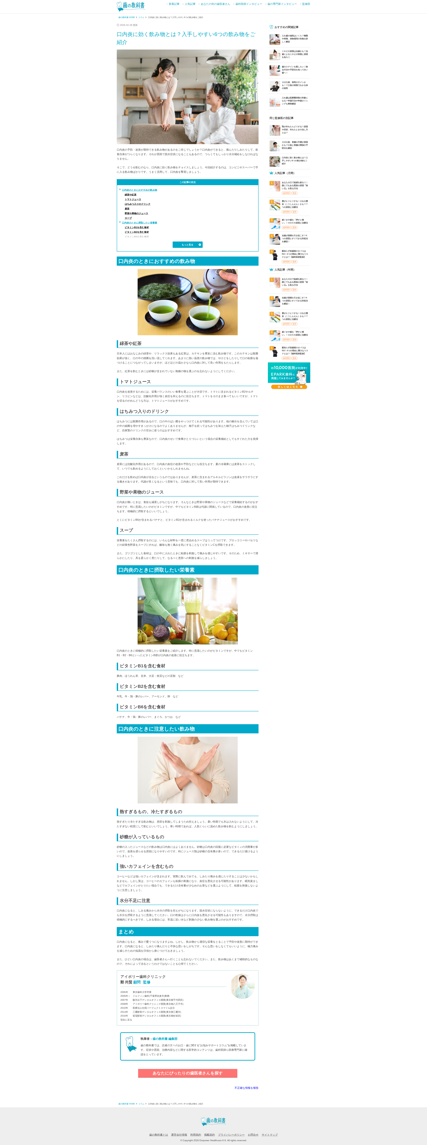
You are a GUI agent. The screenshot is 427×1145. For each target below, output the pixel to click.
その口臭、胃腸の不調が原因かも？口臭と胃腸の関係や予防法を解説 (295, 145)
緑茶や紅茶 (130, 194)
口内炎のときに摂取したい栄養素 (139, 222)
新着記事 (174, 4)
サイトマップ (270, 1134)
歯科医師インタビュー (249, 4)
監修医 (306, 4)
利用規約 (195, 1134)
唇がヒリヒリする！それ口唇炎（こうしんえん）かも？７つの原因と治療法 (295, 204)
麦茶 (127, 208)
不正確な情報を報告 (247, 1087)
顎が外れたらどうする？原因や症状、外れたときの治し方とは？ (295, 129)
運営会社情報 (179, 1134)
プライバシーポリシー (231, 1134)
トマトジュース (133, 199)
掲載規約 (209, 1134)
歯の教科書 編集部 (165, 1038)
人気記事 (190, 4)
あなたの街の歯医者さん (215, 4)
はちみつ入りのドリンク (137, 204)
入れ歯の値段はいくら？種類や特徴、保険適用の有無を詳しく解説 (295, 39)
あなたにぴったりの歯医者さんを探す (188, 1073)
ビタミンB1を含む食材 (137, 227)
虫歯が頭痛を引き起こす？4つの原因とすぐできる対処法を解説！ (295, 238)
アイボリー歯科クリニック (143, 977)
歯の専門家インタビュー (282, 4)
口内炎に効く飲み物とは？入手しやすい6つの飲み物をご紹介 (295, 160)
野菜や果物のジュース (136, 213)
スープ (128, 218)
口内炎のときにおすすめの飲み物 (139, 190)
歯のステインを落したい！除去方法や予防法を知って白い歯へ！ (295, 70)
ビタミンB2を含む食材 (137, 232)
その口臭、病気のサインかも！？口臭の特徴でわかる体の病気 (295, 85)
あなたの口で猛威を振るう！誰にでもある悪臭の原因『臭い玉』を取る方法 (295, 185)
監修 (294, 193)
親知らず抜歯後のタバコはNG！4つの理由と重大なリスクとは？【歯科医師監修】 (295, 254)
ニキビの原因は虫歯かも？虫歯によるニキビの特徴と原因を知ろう (295, 54)
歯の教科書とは (158, 1134)
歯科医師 (286, 193)
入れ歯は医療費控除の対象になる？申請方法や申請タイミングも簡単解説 (295, 101)
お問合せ (253, 1134)
